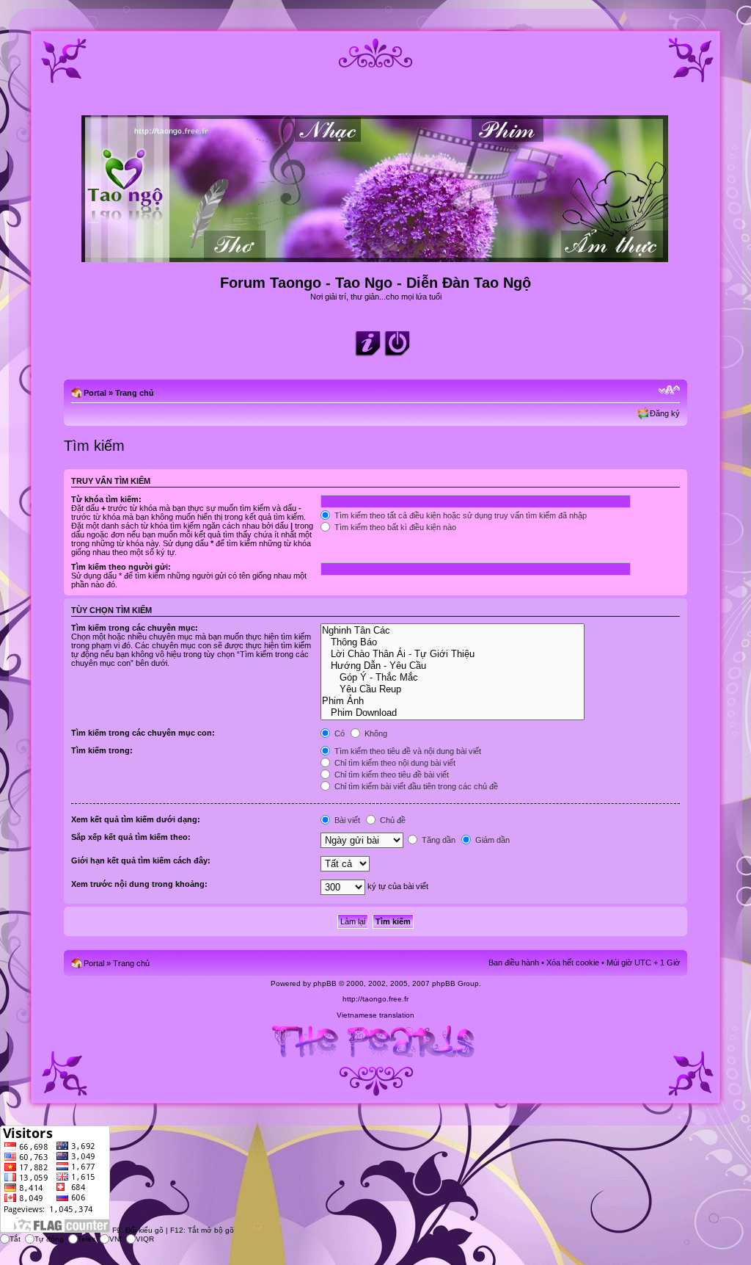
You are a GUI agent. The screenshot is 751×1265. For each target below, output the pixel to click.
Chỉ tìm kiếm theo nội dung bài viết (393, 762)
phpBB (325, 983)
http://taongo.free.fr (375, 999)
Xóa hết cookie (572, 962)
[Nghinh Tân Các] (452, 631)
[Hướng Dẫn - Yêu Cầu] (452, 666)
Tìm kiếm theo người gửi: (121, 566)
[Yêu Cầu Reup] (452, 689)
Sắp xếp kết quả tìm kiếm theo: (131, 837)
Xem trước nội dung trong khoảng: (139, 884)
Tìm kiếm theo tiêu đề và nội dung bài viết (406, 751)
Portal (95, 392)
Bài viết (346, 820)
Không (374, 733)
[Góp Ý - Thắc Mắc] (452, 678)
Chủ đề (392, 820)
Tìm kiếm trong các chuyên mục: (134, 627)
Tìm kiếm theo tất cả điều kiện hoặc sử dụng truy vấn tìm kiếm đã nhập (459, 515)
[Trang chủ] (376, 256)
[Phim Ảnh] (452, 701)
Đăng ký (665, 413)
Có (338, 733)
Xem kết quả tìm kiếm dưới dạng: (135, 819)
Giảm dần (491, 840)
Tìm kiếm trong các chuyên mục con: (143, 732)
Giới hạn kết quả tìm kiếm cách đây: (140, 860)
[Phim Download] (452, 713)
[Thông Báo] (452, 642)
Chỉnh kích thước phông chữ (669, 389)
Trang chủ (134, 392)
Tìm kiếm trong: (102, 750)
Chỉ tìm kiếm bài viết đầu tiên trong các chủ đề (415, 786)
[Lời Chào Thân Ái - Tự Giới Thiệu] (452, 654)
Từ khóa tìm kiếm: (106, 499)
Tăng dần (437, 840)
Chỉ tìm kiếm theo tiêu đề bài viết (390, 774)
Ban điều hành (513, 962)
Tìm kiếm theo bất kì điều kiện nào (394, 527)
